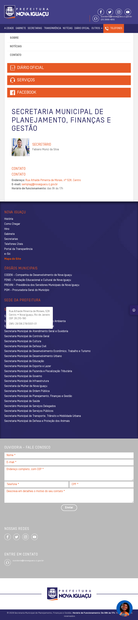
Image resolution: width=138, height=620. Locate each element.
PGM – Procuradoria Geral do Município (26, 290)
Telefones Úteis (13, 244)
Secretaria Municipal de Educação (24, 361)
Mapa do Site (12, 259)
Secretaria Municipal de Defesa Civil (25, 346)
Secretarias (35, 28)
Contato (15, 55)
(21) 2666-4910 (108, 20)
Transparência (52, 28)
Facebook (26, 92)
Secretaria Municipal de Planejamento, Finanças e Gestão (38, 396)
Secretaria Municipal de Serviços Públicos (28, 411)
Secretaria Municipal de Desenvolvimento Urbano (33, 356)
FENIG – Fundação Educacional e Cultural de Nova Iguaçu (37, 280)
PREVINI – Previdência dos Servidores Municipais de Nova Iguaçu (41, 285)
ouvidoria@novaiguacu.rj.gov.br (116, 17)
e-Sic (7, 254)
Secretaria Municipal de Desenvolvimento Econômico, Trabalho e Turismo (47, 351)
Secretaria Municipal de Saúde (22, 401)
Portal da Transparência (18, 249)
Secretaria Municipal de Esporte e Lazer (27, 366)
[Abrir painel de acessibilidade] (134, 310)
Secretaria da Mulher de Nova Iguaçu (25, 386)
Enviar (69, 507)
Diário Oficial (82, 28)
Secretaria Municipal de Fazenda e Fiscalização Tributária (38, 371)
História (8, 219)
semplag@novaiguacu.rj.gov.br (40, 184)
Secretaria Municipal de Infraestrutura (26, 381)
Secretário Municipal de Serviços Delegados (30, 406)
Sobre (14, 38)
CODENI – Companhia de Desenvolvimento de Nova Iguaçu (38, 275)
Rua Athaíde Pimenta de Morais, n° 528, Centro (53, 180)
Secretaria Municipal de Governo (23, 376)
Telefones (116, 28)
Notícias (68, 28)
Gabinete (21, 28)
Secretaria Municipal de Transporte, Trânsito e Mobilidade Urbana (42, 416)
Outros (96, 28)
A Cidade (9, 28)
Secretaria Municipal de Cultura (22, 341)
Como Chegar (12, 224)
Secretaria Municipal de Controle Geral (26, 336)
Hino (6, 229)
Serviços (25, 80)
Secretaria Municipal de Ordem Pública (27, 391)
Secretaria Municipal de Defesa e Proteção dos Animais (37, 421)
